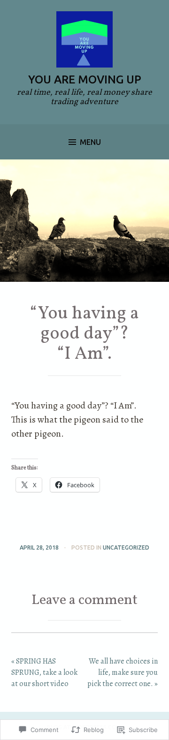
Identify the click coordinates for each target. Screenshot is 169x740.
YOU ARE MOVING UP (84, 79)
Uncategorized (126, 547)
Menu (90, 142)
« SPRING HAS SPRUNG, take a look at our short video (44, 672)
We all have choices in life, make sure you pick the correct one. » (122, 672)
